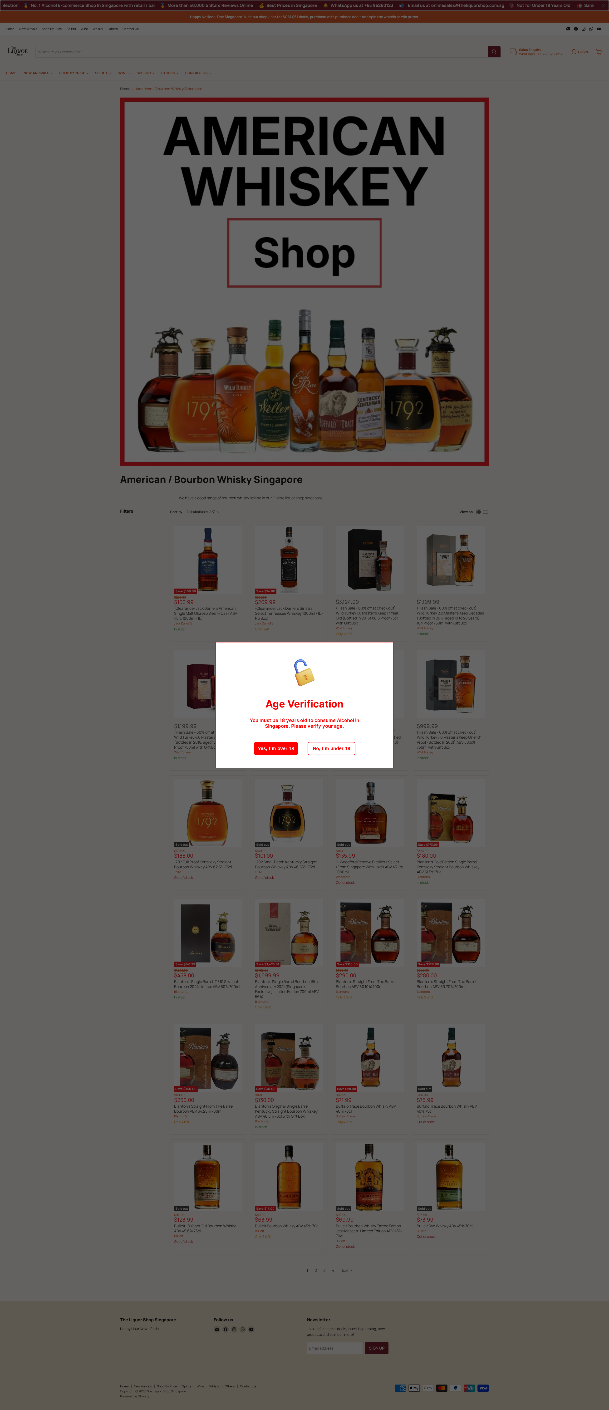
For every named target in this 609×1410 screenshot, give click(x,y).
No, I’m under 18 (331, 748)
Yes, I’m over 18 (276, 748)
